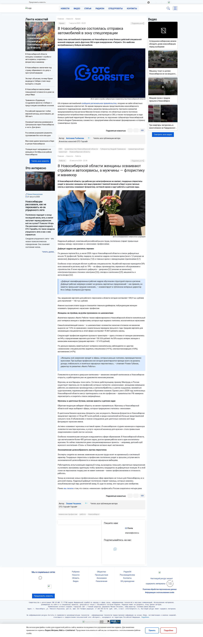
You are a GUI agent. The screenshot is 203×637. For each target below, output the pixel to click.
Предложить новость (37, 2)
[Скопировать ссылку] (142, 130)
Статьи (87, 8)
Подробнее (168, 630)
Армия (77, 19)
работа (83, 514)
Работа (78, 156)
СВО (60, 149)
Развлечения (101, 581)
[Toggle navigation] (175, 8)
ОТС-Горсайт (82, 141)
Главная (61, 19)
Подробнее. (145, 617)
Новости (65, 8)
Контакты (132, 8)
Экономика (102, 578)
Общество (101, 572)
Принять (152, 630)
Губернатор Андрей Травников (113, 149)
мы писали (68, 488)
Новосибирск (93, 514)
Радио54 (100, 8)
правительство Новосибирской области (81, 149)
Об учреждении (127, 581)
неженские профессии (68, 514)
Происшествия (101, 575)
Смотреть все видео (163, 134)
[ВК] (130, 130)
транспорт (63, 152)
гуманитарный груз (136, 149)
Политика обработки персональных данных (160, 589)
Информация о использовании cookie (159, 592)
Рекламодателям (127, 575)
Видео (77, 8)
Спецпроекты (115, 8)
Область (75, 578)
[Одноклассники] (136, 130)
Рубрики (75, 572)
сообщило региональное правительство (99, 103)
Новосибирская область (80, 152)
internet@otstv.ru (132, 533)
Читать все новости (40, 161)
